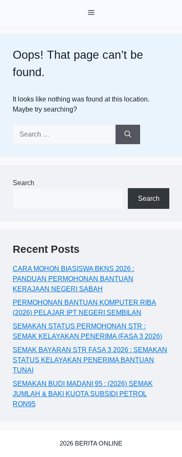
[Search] (128, 134)
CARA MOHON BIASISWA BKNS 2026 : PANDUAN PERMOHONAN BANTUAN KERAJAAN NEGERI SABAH (73, 279)
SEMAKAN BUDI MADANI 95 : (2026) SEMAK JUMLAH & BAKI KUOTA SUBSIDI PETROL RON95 (83, 394)
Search (23, 182)
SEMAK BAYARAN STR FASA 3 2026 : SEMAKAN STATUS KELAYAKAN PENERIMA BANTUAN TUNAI (90, 360)
